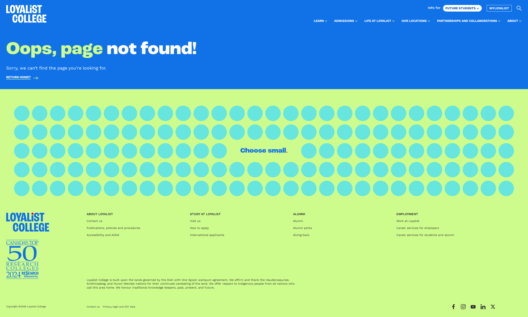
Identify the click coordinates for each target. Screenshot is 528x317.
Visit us (195, 221)
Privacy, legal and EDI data (119, 306)
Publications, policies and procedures (113, 228)
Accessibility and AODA (103, 235)
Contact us (94, 221)
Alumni (298, 221)
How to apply (199, 228)
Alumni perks (302, 228)
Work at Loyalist (407, 221)
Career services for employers (417, 228)
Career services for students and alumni (425, 235)
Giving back (301, 235)
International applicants (207, 235)
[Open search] (519, 8)
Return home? (18, 77)
